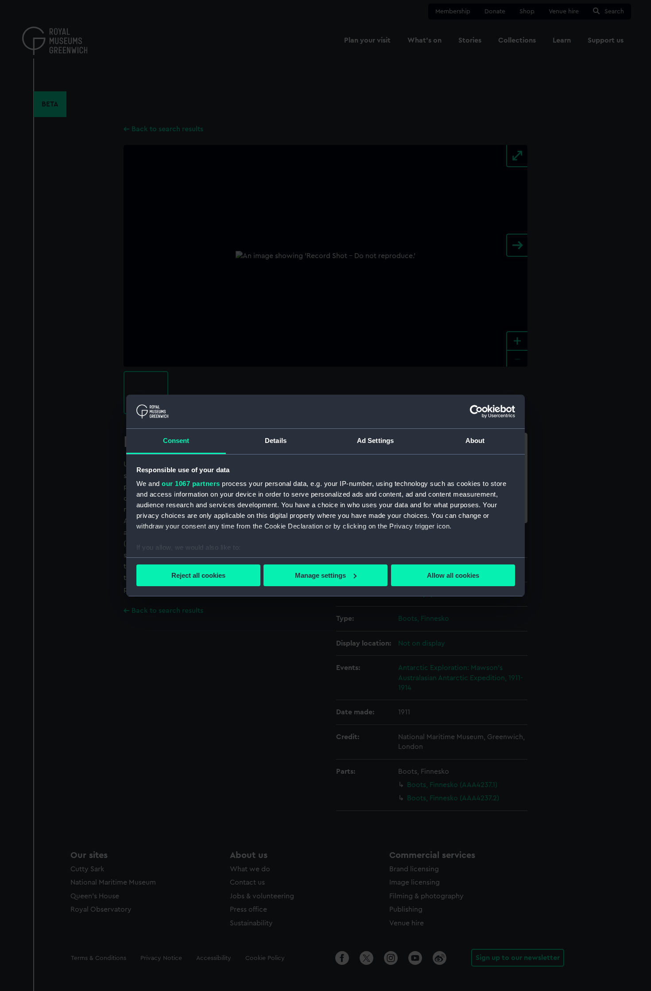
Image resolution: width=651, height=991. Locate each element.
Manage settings (320, 575)
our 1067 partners (191, 483)
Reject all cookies (198, 575)
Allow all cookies (453, 575)
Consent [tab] (176, 440)
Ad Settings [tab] (375, 440)
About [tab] (475, 440)
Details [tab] (276, 440)
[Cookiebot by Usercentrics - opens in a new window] (476, 411)
